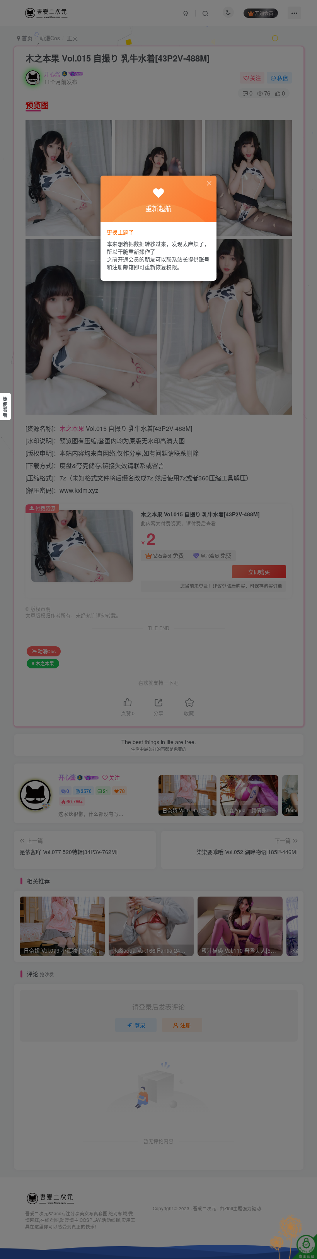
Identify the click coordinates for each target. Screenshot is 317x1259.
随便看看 (5, 407)
